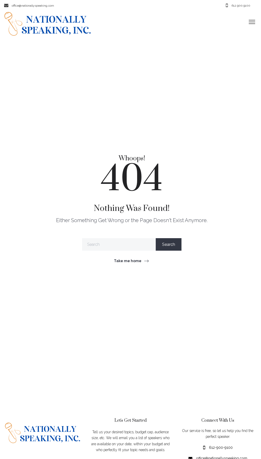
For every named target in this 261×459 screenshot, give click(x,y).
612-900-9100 (221, 447)
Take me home (127, 261)
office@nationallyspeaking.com (33, 5)
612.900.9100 (240, 5)
